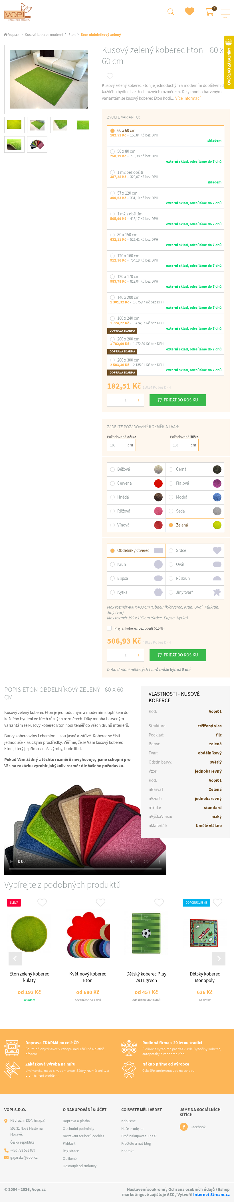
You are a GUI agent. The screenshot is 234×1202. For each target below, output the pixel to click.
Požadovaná (121, 437)
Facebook (198, 1127)
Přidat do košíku (181, 400)
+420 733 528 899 (22, 1150)
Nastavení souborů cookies (83, 1136)
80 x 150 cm (127, 235)
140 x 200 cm (128, 297)
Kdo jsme (128, 1121)
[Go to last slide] (15, 959)
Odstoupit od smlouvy (79, 1166)
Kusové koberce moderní (44, 34)
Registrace (71, 1150)
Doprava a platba (76, 1121)
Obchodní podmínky (78, 1128)
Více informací (188, 98)
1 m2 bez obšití (130, 172)
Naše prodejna (132, 1128)
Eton (72, 34)
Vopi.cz (13, 34)
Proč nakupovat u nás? (139, 1136)
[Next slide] (218, 959)
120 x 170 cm (128, 276)
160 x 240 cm (128, 318)
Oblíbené (69, 1158)
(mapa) (39, 1120)
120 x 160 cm (128, 256)
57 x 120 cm (127, 193)
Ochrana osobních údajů (191, 1189)
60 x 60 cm (126, 130)
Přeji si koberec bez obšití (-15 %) (139, 628)
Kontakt (127, 1150)
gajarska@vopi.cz (24, 1157)
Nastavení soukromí (146, 1189)
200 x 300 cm (128, 360)
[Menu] (225, 12)
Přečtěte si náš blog (136, 1143)
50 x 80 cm (126, 151)
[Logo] (19, 12)
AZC (170, 1194)
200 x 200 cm (128, 339)
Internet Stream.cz (211, 1194)
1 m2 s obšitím (129, 214)
